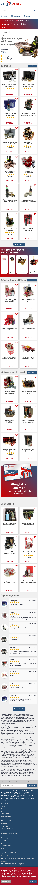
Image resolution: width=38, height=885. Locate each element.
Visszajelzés (4, 826)
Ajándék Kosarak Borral (12, 272)
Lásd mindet (32, 66)
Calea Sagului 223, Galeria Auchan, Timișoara (19, 858)
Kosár (28, 16)
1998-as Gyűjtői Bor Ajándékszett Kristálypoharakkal (28, 229)
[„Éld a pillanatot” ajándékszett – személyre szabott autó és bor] (28, 191)
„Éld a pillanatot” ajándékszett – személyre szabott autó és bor (28, 200)
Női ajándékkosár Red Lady (28, 552)
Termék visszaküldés (7, 828)
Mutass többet (31, 280)
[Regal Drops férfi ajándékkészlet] (10, 383)
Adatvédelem (5, 813)
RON (27, 20)
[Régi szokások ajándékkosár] (28, 134)
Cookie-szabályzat (11, 876)
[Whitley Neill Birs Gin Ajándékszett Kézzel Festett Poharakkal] (28, 514)
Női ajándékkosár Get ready (28, 300)
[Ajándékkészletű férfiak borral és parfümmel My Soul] (10, 134)
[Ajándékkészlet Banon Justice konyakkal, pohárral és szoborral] (28, 412)
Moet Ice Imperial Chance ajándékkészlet (9, 85)
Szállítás (3, 806)
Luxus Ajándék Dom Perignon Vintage (28, 85)
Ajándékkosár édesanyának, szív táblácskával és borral (9, 581)
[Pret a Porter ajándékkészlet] (28, 163)
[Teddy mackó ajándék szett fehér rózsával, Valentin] (28, 320)
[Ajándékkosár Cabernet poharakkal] (10, 220)
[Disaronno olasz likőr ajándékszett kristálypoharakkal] (28, 441)
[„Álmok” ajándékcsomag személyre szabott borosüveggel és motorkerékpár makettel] (10, 191)
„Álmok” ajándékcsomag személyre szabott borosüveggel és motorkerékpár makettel (9, 200)
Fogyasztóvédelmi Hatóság (9, 833)
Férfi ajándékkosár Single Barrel (28, 392)
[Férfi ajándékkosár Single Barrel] (28, 383)
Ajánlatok (15, 24)
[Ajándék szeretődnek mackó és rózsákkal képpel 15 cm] (10, 349)
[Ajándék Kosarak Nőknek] (4, 263)
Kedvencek (17, 16)
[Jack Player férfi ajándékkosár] (10, 412)
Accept (32, 881)
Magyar (20, 20)
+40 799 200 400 (8, 20)
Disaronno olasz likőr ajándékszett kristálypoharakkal (28, 450)
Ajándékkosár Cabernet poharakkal (10, 229)
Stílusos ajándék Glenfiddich (10, 172)
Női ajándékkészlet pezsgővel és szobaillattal (28, 581)
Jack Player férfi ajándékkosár (9, 421)
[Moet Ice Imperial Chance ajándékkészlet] (10, 76)
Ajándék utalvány (6, 846)
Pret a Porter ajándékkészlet (28, 172)
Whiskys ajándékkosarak (22, 272)
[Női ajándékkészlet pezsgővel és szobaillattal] (28, 572)
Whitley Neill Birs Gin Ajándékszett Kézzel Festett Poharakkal (28, 523)
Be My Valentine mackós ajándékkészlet (9, 329)
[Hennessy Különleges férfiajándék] (10, 441)
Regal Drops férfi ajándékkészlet (10, 392)
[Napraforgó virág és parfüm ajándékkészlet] (28, 349)
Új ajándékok (26, 24)
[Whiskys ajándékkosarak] (22, 263)
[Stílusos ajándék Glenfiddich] (10, 163)
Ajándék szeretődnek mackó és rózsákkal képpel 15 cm (10, 357)
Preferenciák (5, 881)
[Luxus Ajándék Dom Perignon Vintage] (28, 76)
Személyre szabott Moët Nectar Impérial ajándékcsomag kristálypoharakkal (10, 114)
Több (3, 52)
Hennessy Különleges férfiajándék (9, 450)
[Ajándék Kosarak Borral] (12, 263)
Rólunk (3, 809)
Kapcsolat (4, 823)
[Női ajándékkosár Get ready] (28, 291)
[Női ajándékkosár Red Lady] (28, 543)
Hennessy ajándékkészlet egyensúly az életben (9, 552)
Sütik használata (6, 816)
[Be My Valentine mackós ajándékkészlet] (10, 320)
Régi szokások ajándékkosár (28, 143)
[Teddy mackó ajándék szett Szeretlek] (10, 291)
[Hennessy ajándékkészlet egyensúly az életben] (10, 543)
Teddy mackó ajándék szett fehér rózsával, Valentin (28, 329)
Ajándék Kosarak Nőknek (4, 272)
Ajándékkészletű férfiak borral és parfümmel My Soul (10, 143)
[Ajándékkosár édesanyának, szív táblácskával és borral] (10, 572)
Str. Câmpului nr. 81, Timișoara (14, 864)
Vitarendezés (5, 831)
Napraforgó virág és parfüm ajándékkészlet (28, 357)
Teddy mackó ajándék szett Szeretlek (9, 300)
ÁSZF (2, 811)
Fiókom (6, 16)
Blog (5, 27)
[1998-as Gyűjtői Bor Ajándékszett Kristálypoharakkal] (28, 220)
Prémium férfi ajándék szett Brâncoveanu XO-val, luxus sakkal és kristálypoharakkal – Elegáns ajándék (28, 114)
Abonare (30, 785)
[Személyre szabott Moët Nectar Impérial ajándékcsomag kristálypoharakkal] (10, 105)
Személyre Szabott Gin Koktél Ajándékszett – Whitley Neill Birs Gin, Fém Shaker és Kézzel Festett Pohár (9, 523)
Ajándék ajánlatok (6, 841)
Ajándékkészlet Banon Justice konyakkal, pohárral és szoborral (28, 421)
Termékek (6, 24)
